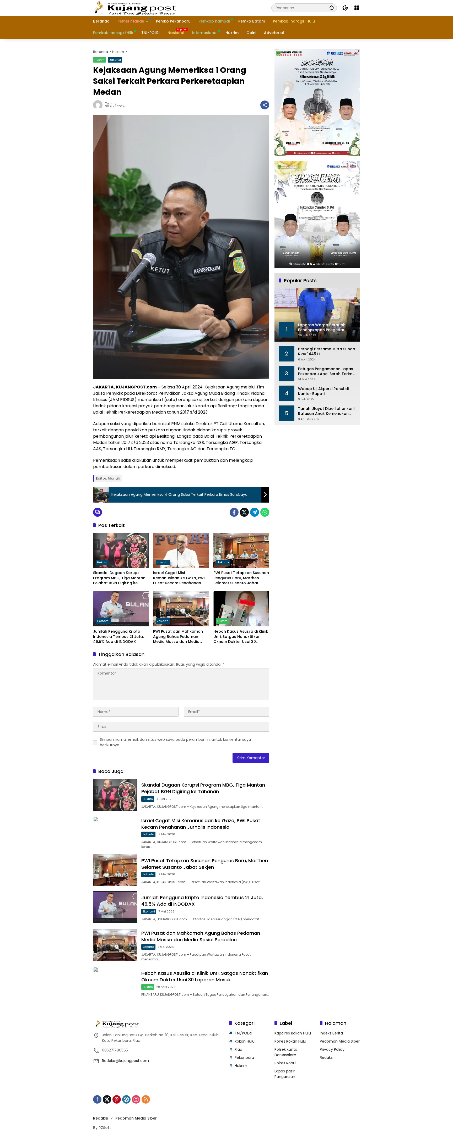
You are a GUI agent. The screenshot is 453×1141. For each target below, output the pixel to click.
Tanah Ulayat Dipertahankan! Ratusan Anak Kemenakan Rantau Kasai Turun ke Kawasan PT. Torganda (326, 411)
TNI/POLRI (243, 1033)
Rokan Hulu (245, 1041)
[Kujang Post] (135, 7)
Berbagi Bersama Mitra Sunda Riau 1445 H (326, 351)
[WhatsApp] (264, 512)
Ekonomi (103, 621)
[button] (331, 7)
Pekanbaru (244, 1057)
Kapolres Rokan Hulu (292, 1033)
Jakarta (115, 60)
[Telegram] (254, 512)
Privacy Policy (332, 1049)
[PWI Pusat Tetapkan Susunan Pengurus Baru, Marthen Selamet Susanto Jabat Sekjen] (241, 550)
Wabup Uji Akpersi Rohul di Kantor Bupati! (323, 391)
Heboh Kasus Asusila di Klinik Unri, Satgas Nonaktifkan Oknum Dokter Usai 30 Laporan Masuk (240, 636)
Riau (238, 1049)
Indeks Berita (331, 1033)
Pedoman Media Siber (340, 1041)
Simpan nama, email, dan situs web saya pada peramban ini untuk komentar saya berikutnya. (175, 742)
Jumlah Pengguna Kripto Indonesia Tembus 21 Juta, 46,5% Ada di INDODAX (118, 636)
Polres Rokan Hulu (290, 1041)
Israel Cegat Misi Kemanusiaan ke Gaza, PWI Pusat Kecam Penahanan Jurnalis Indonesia (179, 578)
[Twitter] (244, 512)
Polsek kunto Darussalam (285, 1052)
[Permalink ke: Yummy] (99, 105)
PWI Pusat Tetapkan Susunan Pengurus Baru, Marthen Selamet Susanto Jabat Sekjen (241, 578)
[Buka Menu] (357, 8)
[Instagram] (136, 1099)
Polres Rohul (285, 1063)
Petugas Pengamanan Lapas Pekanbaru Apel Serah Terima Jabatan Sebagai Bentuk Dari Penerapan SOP (326, 371)
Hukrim (99, 60)
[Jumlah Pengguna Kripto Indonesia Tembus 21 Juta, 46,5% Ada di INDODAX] (121, 608)
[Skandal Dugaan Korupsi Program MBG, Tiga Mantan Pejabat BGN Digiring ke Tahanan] (121, 550)
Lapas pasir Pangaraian (284, 1073)
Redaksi (326, 1057)
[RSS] (146, 1099)
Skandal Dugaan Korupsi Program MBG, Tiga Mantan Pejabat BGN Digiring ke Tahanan (119, 578)
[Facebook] (234, 512)
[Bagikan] (264, 105)
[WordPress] (126, 1099)
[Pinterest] (116, 1099)
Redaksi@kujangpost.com (125, 1060)
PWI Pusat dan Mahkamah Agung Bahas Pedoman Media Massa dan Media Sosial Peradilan (178, 636)
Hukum (102, 562)
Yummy (110, 103)
